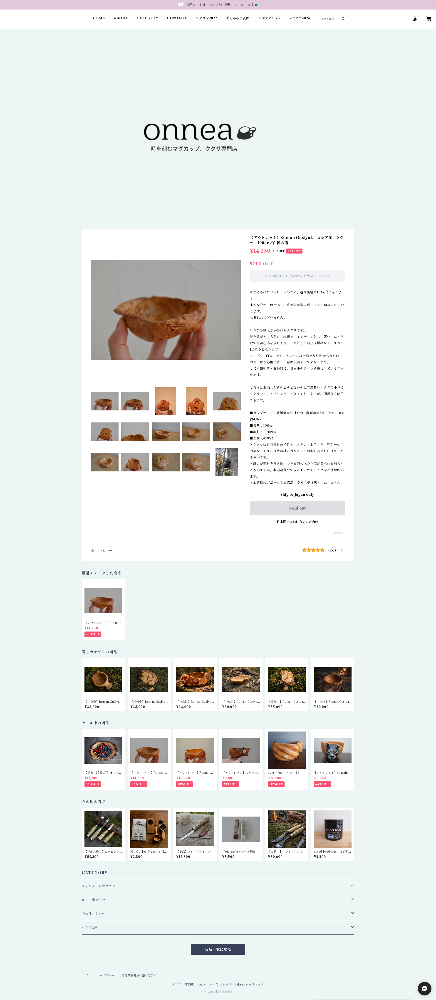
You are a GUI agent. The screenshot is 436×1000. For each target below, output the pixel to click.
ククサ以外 (90, 928)
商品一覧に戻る (218, 949)
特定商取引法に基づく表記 (139, 975)
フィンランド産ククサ (98, 886)
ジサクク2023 (269, 18)
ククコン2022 (206, 18)
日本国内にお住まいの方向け (297, 522)
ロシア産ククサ (93, 900)
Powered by (213, 991)
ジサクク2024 (299, 18)
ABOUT (121, 18)
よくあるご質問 (238, 18)
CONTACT (177, 18)
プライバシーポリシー (99, 975)
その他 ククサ (93, 914)
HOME (99, 18)
